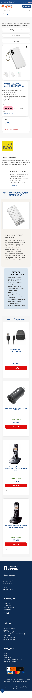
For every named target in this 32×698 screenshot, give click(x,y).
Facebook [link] (24, 2)
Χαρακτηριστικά (17, 30)
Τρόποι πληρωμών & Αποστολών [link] (12, 659)
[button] (26, 47)
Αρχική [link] (4, 23)
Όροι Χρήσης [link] (7, 635)
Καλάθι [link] (5, 654)
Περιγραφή (16, 35)
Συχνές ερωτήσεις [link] (8, 607)
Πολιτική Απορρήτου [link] (9, 637)
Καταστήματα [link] (7, 605)
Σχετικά (16, 41)
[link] (2, 691)
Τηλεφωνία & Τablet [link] (18, 23)
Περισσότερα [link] (14, 185)
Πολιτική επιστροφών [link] (9, 661)
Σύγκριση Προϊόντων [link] (9, 628)
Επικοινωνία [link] (7, 609)
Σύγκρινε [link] (6, 373)
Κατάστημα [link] (9, 23)
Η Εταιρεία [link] (6, 603)
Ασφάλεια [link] (6, 630)
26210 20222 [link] (8, 583)
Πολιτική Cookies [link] (18, 680)
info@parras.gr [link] (9, 589)
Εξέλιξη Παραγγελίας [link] (9, 632)
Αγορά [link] (15, 368)
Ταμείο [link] (5, 655)
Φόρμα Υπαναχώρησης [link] (10, 639)
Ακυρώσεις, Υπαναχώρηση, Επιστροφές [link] (14, 634)
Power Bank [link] (27, 23)
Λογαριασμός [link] (7, 657)
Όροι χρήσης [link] (6, 680)
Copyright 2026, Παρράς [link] (20, 681)
